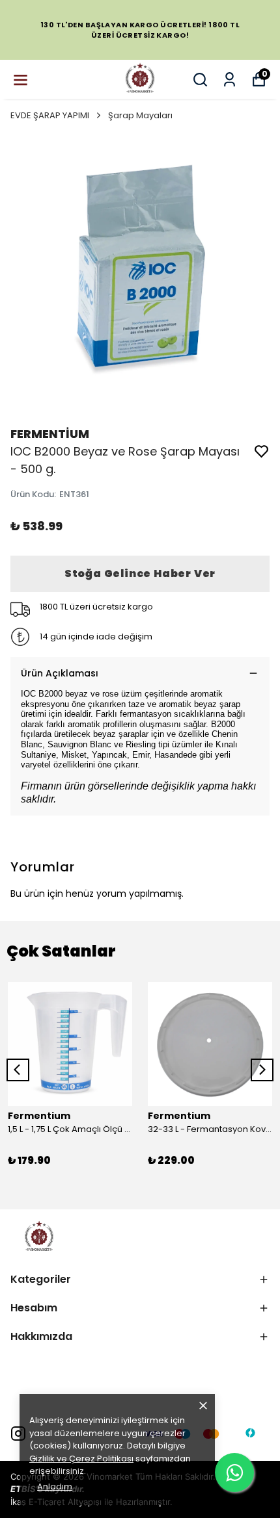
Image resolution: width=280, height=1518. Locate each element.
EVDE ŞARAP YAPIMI (49, 115)
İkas (18, 1502)
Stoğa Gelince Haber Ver (140, 573)
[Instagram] (18, 1433)
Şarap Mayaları (140, 115)
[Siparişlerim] (229, 79)
